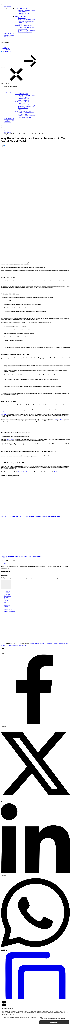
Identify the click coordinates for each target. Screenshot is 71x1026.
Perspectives (7, 132)
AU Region (6, 48)
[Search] (43, 67)
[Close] (16, 80)
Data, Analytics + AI (23, 13)
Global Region (7, 51)
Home (6, 131)
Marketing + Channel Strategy (26, 21)
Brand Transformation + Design (26, 19)
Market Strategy (22, 11)
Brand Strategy (22, 18)
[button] (2, 53)
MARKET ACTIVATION (22, 16)
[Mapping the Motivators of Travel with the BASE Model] (35, 553)
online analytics (58, 419)
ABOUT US (7, 36)
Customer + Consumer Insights (26, 10)
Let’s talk (3, 563)
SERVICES (7, 7)
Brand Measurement (23, 15)
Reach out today (57, 471)
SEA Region (6, 49)
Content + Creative (23, 22)
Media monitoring (4, 414)
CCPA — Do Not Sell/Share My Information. (52, 643)
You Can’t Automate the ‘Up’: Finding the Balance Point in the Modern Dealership (30, 516)
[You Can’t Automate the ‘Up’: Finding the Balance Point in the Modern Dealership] (35, 513)
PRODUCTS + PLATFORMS (23, 25)
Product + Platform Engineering (26, 30)
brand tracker (10, 439)
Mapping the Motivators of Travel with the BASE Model (21, 556)
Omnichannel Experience (25, 32)
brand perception (4, 411)
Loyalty (20, 24)
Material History (34, 643)
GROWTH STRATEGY (21, 8)
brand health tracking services (24, 471)
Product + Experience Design (26, 27)
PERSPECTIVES (9, 33)
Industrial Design (22, 29)
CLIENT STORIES (9, 35)
